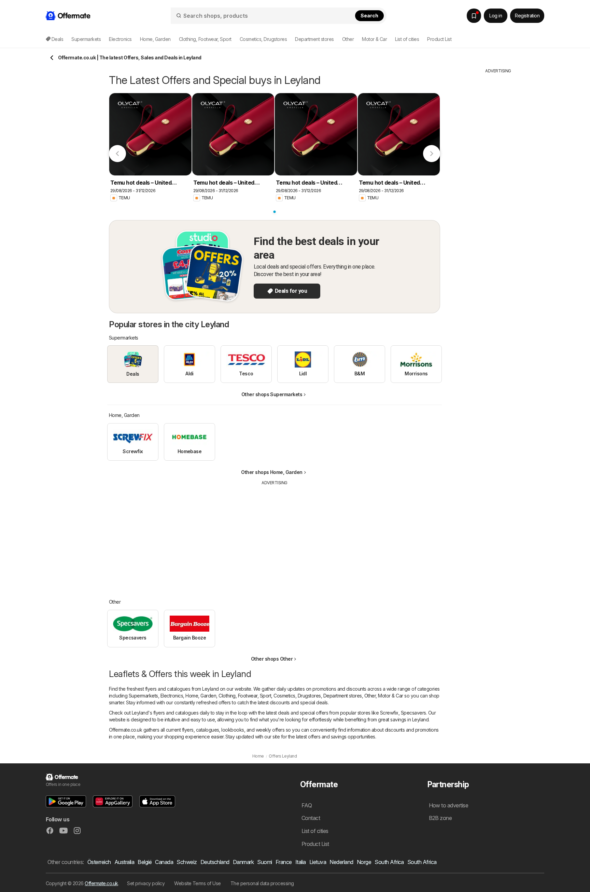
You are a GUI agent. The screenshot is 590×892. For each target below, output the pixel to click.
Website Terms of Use (197, 883)
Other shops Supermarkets (272, 394)
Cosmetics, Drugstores (297, 696)
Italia (300, 862)
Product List (439, 39)
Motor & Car (390, 696)
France (284, 862)
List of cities (407, 39)
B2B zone (440, 818)
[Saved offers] (474, 16)
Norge (364, 862)
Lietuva (317, 862)
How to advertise (448, 805)
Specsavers (413, 713)
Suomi (264, 862)
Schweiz (187, 862)
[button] (66, 801)
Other (370, 696)
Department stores (342, 696)
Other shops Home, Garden (272, 472)
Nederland (341, 862)
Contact (310, 818)
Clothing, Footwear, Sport (245, 696)
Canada (164, 862)
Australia (124, 862)
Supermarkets (143, 696)
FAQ (306, 805)
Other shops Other (272, 659)
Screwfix (389, 713)
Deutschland (214, 862)
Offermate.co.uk (101, 883)
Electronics (171, 696)
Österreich (99, 862)
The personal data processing (262, 883)
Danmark (243, 862)
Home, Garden (200, 696)
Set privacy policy (146, 883)
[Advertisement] (274, 537)
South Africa (389, 862)
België (145, 862)
